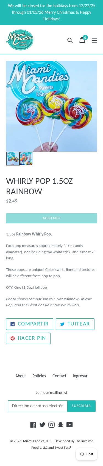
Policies (39, 376)
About (20, 376)
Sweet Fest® (63, 448)
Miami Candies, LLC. (37, 441)
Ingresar (80, 376)
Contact (59, 376)
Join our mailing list (51, 393)
